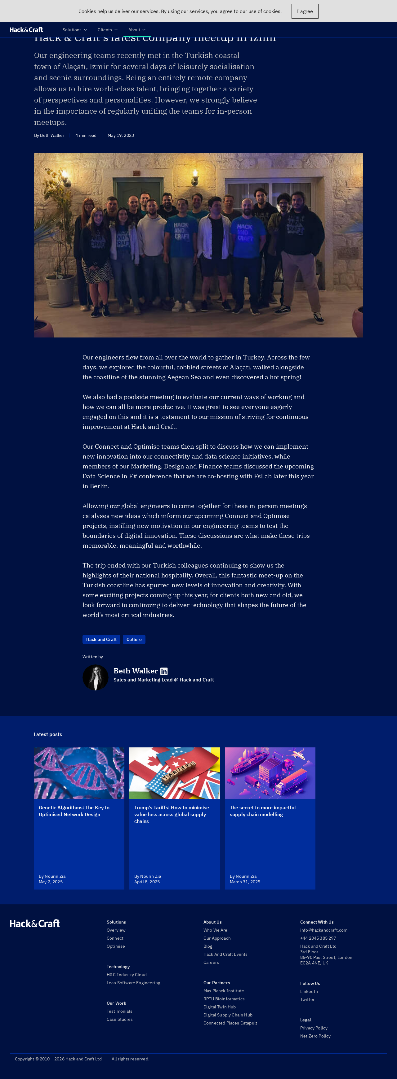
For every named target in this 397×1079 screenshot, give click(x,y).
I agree (305, 11)
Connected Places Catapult (230, 1023)
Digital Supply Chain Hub (227, 1015)
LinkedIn (309, 991)
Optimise (116, 946)
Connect (115, 938)
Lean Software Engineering (133, 982)
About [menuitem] (134, 30)
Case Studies (120, 1019)
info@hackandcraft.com (323, 930)
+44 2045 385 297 (318, 938)
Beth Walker (136, 671)
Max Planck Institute (223, 991)
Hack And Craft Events (225, 954)
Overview (116, 930)
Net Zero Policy (315, 1036)
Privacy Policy (314, 1028)
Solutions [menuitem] (72, 30)
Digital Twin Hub (219, 1007)
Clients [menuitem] (105, 30)
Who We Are (215, 930)
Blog (207, 946)
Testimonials (119, 1011)
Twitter (307, 999)
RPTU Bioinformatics (224, 999)
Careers (211, 962)
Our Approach (217, 938)
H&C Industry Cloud (127, 974)
